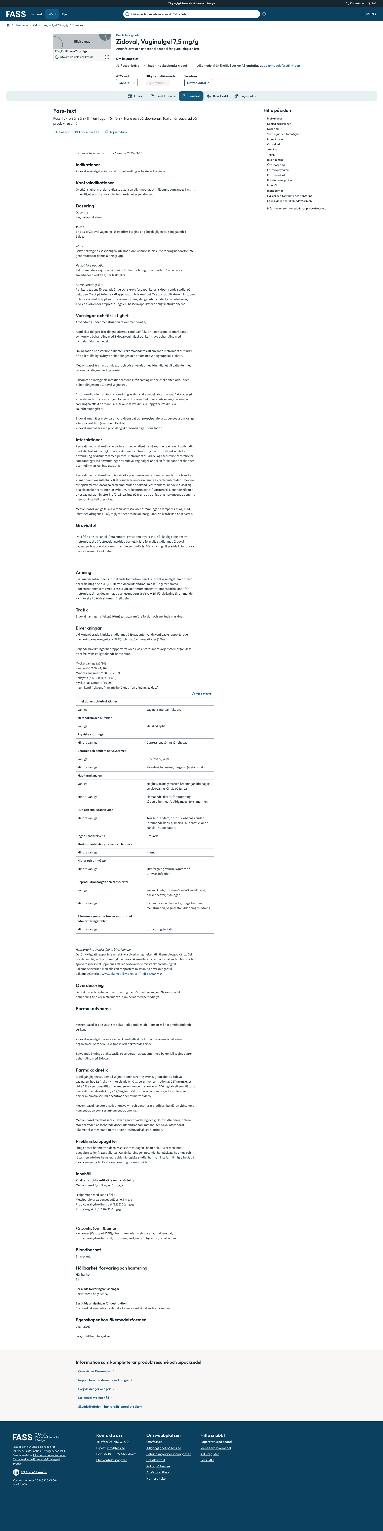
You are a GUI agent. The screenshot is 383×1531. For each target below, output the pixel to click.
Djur (65, 14)
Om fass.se (154, 1442)
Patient (36, 14)
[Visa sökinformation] (264, 14)
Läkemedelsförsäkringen (282, 65)
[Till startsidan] (8, 25)
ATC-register (209, 1454)
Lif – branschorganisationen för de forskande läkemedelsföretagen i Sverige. (39, 1459)
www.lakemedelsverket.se (120, 974)
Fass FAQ (207, 1460)
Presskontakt (155, 1460)
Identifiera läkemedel (215, 1448)
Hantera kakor (156, 1478)
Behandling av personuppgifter (168, 1454)
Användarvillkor (157, 1472)
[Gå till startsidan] (16, 14)
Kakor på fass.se (158, 1466)
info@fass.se (116, 1448)
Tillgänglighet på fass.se (163, 1448)
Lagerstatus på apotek (216, 1442)
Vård (51, 14)
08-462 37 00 (119, 1442)
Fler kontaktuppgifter (111, 1460)
